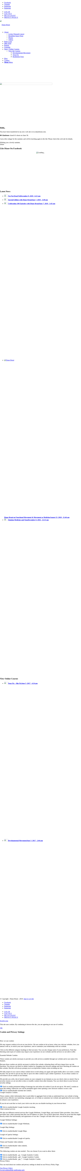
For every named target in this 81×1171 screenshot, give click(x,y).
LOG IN (7, 12)
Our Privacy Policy (6, 1168)
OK (1, 1028)
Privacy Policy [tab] (5, 1161)
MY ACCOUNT (10, 15)
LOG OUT (8, 14)
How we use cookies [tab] (7, 1041)
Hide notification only (17, 1170)
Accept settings (5, 1170)
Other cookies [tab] (4, 1147)
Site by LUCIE (29, 999)
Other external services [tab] (7, 1109)
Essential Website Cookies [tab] (9, 1055)
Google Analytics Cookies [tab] (9, 1092)
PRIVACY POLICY (11, 17)
